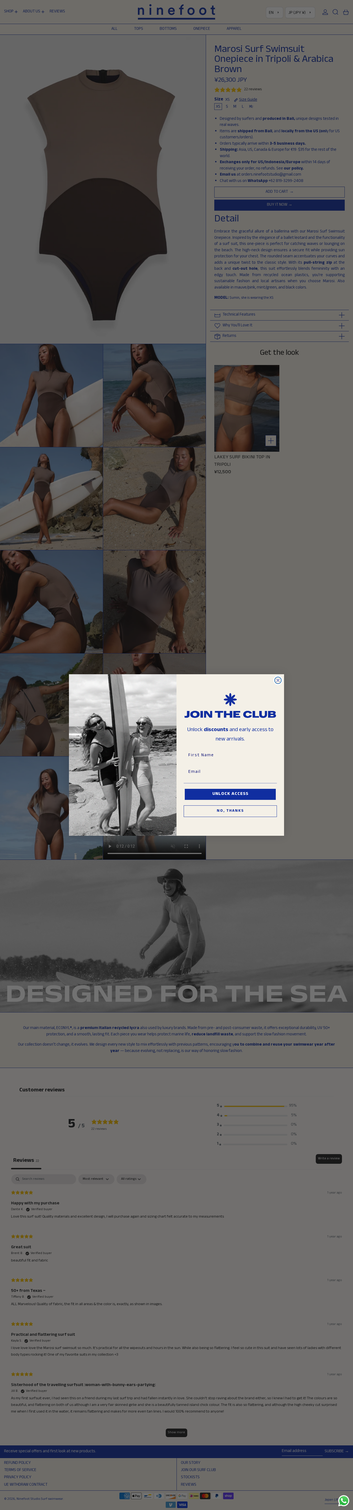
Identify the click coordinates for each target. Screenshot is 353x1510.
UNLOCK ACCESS (230, 794)
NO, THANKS (230, 811)
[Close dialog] (278, 680)
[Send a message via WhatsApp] (343, 1500)
